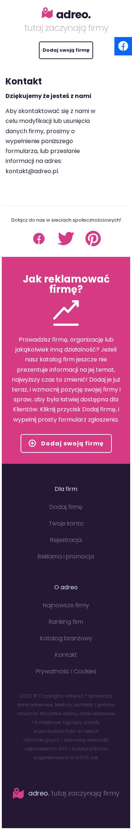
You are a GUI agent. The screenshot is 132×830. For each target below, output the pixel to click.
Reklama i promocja (66, 556)
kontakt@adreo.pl (32, 171)
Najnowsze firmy (66, 605)
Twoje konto (66, 523)
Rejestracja (66, 540)
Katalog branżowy (66, 638)
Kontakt (66, 655)
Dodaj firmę (66, 507)
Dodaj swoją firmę (66, 50)
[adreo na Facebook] (39, 244)
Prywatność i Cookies (66, 671)
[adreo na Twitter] (66, 244)
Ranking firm (66, 622)
